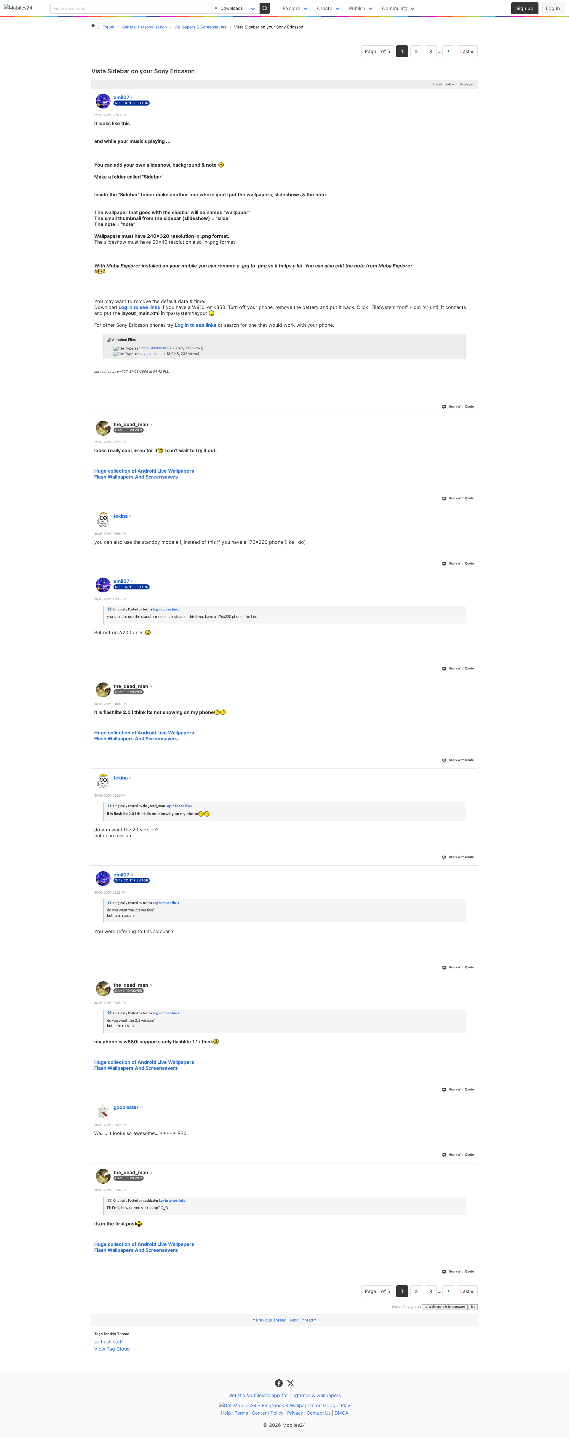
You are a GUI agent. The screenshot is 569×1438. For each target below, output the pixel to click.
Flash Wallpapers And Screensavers (136, 477)
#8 (473, 981)
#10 (472, 1169)
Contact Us (319, 1413)
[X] (290, 1383)
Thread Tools (441, 84)
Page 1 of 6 (377, 51)
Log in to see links (139, 307)
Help (226, 1413)
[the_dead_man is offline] (103, 428)
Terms (241, 1413)
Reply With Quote (461, 407)
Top (473, 1307)
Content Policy (267, 1413)
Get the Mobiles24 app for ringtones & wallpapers (284, 1395)
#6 (473, 774)
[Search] (264, 8)
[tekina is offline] (103, 519)
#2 (473, 421)
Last (465, 51)
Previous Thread (271, 1320)
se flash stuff (108, 1342)
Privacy (295, 1413)
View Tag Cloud (112, 1349)
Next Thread (301, 1320)
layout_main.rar (153, 353)
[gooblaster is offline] (103, 1111)
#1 (473, 94)
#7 (473, 871)
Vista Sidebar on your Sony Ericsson (143, 71)
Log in (553, 8)
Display (464, 84)
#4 (473, 578)
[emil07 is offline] (103, 101)
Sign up (524, 8)
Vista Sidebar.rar (153, 348)
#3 (473, 512)
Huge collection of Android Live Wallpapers (144, 471)
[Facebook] (279, 1383)
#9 (473, 1104)
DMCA (341, 1413)
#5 (473, 683)
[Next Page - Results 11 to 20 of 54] (448, 51)
